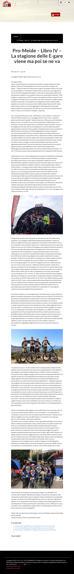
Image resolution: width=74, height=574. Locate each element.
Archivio (46, 14)
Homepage (6, 14)
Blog (20, 18)
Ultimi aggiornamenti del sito (47, 2)
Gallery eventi (27, 14)
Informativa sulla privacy (13, 566)
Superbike (38, 14)
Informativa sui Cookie (13, 568)
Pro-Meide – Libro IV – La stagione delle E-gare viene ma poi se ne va (37, 40)
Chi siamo (15, 14)
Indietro (15, 36)
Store (57, 14)
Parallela (28, 564)
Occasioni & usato (9, 18)
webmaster (20, 564)
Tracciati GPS (28, 18)
